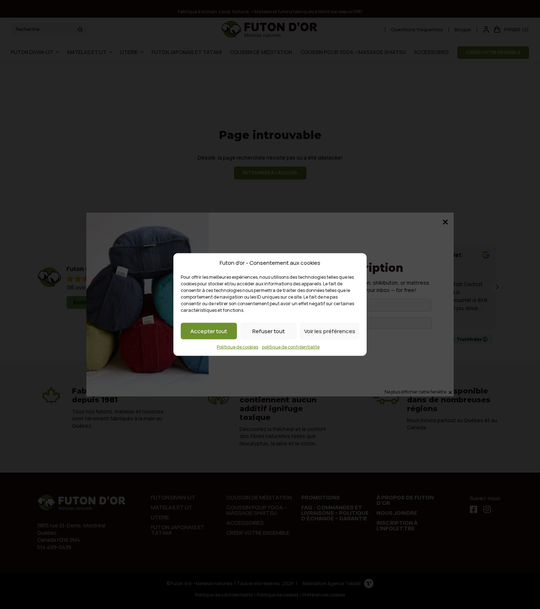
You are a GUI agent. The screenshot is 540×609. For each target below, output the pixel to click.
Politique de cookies (237, 347)
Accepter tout (208, 331)
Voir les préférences (329, 331)
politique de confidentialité (291, 347)
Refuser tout (268, 331)
